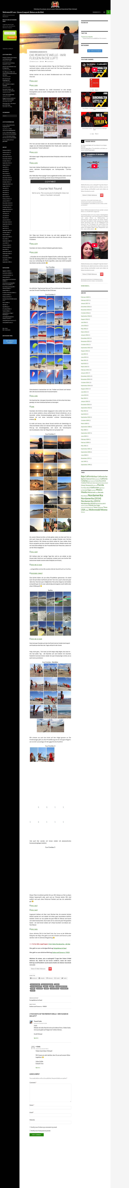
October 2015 (85, 344)
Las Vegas (88, 490)
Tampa (95, 507)
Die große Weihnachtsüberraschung (91, 279)
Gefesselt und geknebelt (8, 94)
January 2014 (84, 401)
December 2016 (85, 306)
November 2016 (85, 309)
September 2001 (85, 449)
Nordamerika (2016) (88, 503)
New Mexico (84, 495)
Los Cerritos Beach (36, 986)
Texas (105, 507)
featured (95, 485)
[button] (97, 90)
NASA (96, 492)
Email (31, 1112)
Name (31, 1105)
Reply (36, 1038)
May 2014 (83, 398)
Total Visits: (5, 48)
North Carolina (84, 505)
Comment (32, 1082)
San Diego (97, 505)
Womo (33, 990)
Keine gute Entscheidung (8, 63)
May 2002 (83, 445)
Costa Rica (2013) (100, 481)
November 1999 (85, 458)
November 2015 (85, 341)
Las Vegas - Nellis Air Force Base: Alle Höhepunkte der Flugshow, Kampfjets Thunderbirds (92, 202)
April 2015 (84, 363)
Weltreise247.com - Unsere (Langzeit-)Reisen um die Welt (23, 12)
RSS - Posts (5, 328)
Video (87, 510)
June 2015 (84, 357)
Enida (42, 61)
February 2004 (85, 439)
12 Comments (99, 281)
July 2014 (83, 392)
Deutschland (105, 482)
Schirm (33, 988)
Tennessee (100, 507)
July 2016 (83, 322)
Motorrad (91, 492)
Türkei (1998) (6, 311)
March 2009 (84, 423)
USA (83, 509)
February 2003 (85, 442)
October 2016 (85, 313)
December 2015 (85, 338)
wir (104, 12)
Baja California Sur (47, 984)
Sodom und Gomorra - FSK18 (37, 1005)
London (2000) (6, 294)
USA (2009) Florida (7, 322)
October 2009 (85, 420)
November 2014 (85, 379)
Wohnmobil (64, 988)
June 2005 (84, 436)
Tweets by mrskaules (87, 36)
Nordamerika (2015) (61, 986)
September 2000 (85, 452)
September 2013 (85, 407)
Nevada (100, 492)
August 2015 (84, 351)
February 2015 (85, 370)
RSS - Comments (6, 330)
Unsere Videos (90, 141)
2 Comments (50, 61)
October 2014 (85, 382)
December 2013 (85, 404)
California (103, 479)
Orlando (91, 505)
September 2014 (85, 385)
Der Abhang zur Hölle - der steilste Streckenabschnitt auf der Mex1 (9, 73)
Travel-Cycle (38, 1021)
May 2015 (83, 360)
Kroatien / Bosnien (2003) (9, 292)
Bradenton (97, 479)
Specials (4, 304)
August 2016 (84, 319)
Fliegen (57, 984)
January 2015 (84, 373)
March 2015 (84, 366)
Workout (83, 512)
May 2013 (83, 411)
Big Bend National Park (87, 479)
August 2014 (84, 388)
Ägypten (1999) (6, 271)
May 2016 (83, 328)
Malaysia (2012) (6, 296)
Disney (83, 485)
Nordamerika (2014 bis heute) (38, 52)
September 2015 (85, 347)
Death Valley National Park (96, 482)
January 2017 (84, 303)
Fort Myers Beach (85, 487)
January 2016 (84, 335)
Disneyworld (89, 485)
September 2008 (85, 426)
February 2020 (85, 297)
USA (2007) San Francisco (9, 320)
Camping (84, 481)
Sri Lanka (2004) (6, 309)
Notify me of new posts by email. (41, 1130)
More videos (85, 286)
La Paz (83, 490)
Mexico (46, 986)
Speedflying (5, 306)
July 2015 (83, 354)
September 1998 (85, 464)
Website (32, 1120)
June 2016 (84, 325)
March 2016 (84, 332)
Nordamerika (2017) (101, 503)
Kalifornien (94, 487)
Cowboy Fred (85, 483)
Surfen (46, 988)
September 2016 (85, 316)
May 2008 (83, 430)
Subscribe (95, 83)
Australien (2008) (7, 273)
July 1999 (83, 461)
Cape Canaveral (91, 481)
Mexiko (52, 986)
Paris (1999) (5, 302)
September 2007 (85, 433)
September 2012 (85, 417)
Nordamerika (95, 495)
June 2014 (84, 395)
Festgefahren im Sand (60, 948)
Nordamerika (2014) (91, 498)
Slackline (39, 988)
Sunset (91, 507)
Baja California (35, 984)
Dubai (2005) (6, 290)
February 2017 (85, 300)
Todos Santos (55, 988)
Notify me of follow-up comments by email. (44, 1127)
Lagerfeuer (102, 487)
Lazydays (94, 490)
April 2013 (84, 414)
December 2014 (85, 376)
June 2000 (84, 455)
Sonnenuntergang (85, 507)
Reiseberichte (96, 12)
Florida (100, 485)
